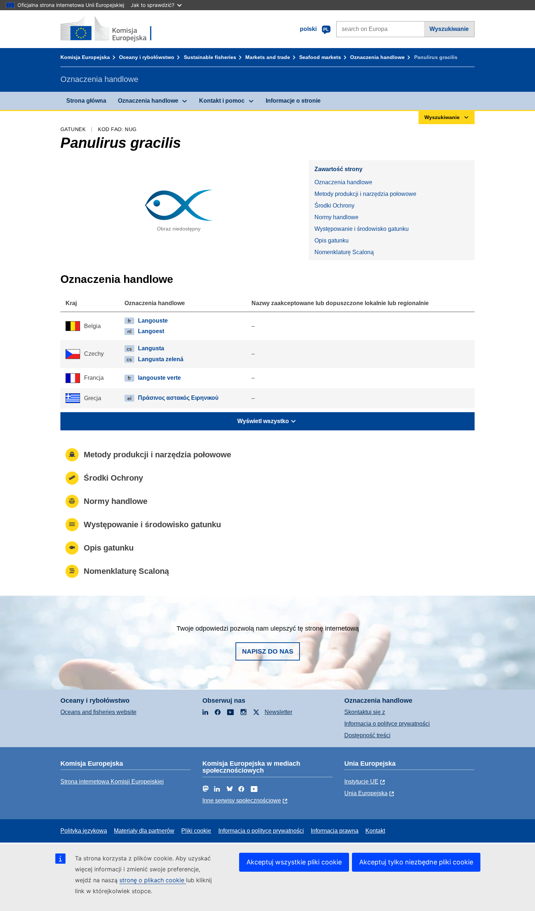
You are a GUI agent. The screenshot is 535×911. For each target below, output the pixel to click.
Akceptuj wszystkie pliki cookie (294, 862)
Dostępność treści (367, 735)
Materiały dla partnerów (144, 831)
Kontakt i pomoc (222, 101)
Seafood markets (320, 57)
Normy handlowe (336, 217)
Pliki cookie (196, 831)
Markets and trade (267, 57)
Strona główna (86, 101)
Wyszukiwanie (449, 29)
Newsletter (278, 712)
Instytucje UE (361, 781)
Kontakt (375, 831)
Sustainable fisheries (210, 57)
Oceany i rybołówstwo (146, 57)
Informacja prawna (334, 831)
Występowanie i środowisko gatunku (361, 229)
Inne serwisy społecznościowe (241, 800)
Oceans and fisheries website (98, 712)
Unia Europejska (366, 793)
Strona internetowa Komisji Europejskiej (112, 781)
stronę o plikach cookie (152, 880)
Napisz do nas (267, 651)
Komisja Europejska (85, 57)
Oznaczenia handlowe (377, 57)
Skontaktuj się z (364, 712)
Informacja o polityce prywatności (387, 724)
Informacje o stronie (293, 101)
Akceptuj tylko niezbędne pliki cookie (416, 862)
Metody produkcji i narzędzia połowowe (365, 194)
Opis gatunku (331, 240)
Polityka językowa (83, 831)
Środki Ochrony (334, 205)
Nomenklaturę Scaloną (344, 252)
